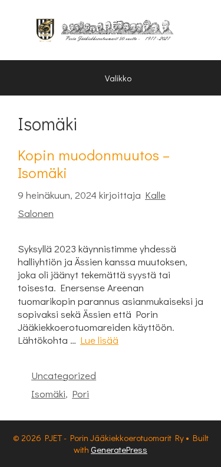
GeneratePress (119, 449)
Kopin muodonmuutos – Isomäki (94, 163)
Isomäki (48, 393)
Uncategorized (63, 375)
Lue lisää (99, 340)
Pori (80, 393)
